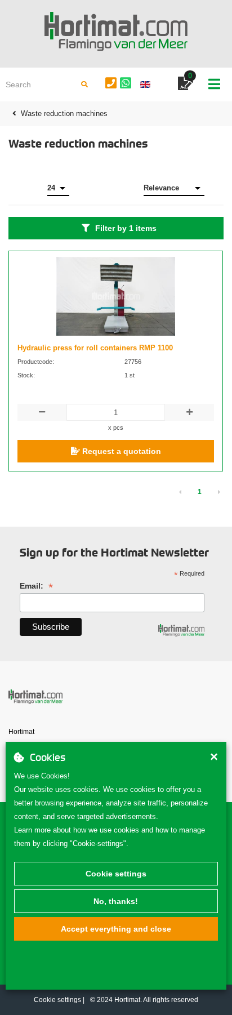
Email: (36, 586)
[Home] (116, 31)
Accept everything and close (116, 928)
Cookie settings (116, 873)
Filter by (126, 228)
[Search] (84, 84)
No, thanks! (115, 901)
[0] (185, 85)
